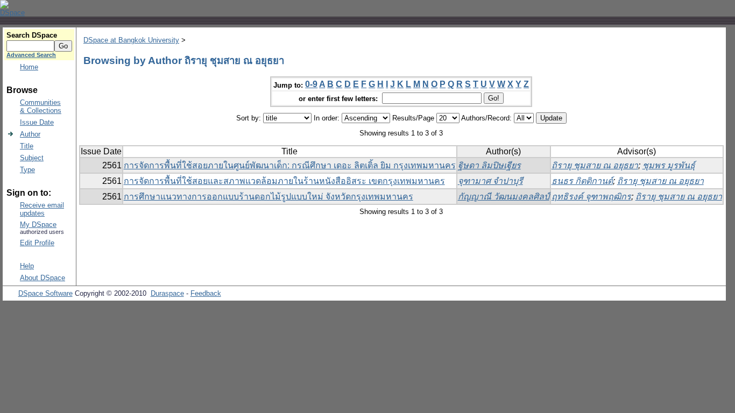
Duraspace (167, 293)
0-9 (311, 84)
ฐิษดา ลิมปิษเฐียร (489, 165)
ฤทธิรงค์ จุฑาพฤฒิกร (591, 196)
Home (29, 67)
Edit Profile (37, 243)
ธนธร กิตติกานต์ (582, 181)
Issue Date (37, 122)
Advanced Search (31, 55)
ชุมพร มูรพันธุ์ (668, 165)
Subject (32, 158)
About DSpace (42, 278)
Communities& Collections (40, 106)
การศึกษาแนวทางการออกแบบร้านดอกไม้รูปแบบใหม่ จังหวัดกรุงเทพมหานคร (268, 196)
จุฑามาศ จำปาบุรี (490, 181)
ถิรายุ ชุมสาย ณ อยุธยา (595, 165)
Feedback (205, 293)
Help (27, 266)
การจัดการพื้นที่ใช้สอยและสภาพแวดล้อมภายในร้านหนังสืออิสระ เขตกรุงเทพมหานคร (284, 181)
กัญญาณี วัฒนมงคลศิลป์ (503, 196)
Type (27, 170)
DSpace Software (45, 293)
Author (30, 134)
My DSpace (38, 224)
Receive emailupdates (42, 209)
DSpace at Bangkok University (131, 40)
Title (26, 146)
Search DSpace (31, 35)
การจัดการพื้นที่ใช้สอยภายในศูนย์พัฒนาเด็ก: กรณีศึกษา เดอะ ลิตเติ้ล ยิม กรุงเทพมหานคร (290, 165)
